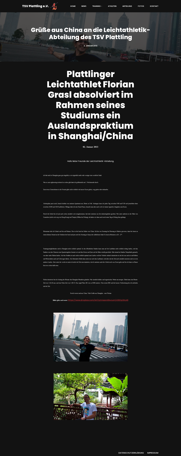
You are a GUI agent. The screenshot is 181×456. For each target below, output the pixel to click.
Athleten (112, 6)
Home (72, 6)
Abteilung (127, 6)
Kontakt (154, 6)
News (83, 6)
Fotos (141, 6)
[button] (101, 6)
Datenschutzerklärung (131, 452)
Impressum (152, 452)
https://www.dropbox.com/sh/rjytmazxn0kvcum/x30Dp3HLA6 (98, 300)
